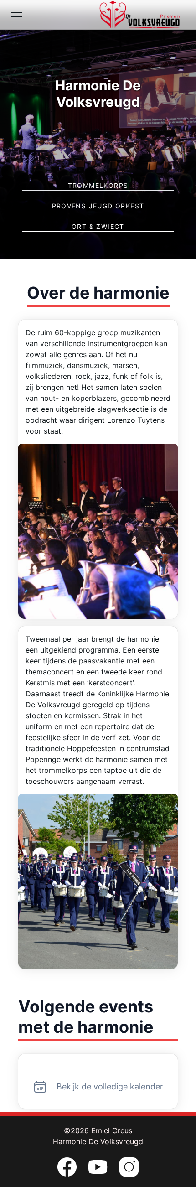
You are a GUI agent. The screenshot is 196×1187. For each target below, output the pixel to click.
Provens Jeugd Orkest (98, 206)
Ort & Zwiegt (98, 226)
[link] (67, 1167)
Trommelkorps (98, 185)
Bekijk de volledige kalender (110, 1086)
